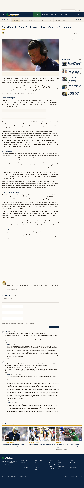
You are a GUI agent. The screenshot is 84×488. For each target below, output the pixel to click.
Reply (6, 342)
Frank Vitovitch (8, 33)
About (79, 14)
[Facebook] (81, 10)
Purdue (50, 466)
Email (3, 309)
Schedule (23, 462)
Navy (59, 462)
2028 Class (37, 462)
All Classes (37, 469)
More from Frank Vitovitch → (12, 289)
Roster (22, 465)
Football (37, 14)
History (53, 14)
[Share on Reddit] (81, 33)
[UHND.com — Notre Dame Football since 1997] (12, 14)
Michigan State (52, 464)
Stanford (50, 470)
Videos (67, 14)
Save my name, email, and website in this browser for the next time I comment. (18, 323)
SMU (59, 468)
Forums (60, 14)
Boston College (61, 466)
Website (3, 315)
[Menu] (3, 14)
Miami (59, 464)
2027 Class (37, 465)
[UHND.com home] (8, 458)
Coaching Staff (24, 467)
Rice (49, 462)
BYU (59, 460)
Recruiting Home (38, 460)
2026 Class (37, 467)
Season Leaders (24, 469)
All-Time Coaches (74, 467)
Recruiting (45, 14)
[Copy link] (75, 33)
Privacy (66, 476)
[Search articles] (62, 10)
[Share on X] (77, 33)
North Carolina (52, 468)
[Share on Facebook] (79, 33)
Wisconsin (51, 460)
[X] (79, 10)
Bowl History (73, 462)
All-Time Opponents (74, 465)
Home (3, 23)
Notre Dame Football (11, 23)
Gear (73, 14)
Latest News (24, 460)
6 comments (32, 33)
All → (80, 59)
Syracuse (60, 470)
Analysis (20, 23)
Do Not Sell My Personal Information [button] (75, 476)
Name (3, 303)
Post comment (54, 326)
